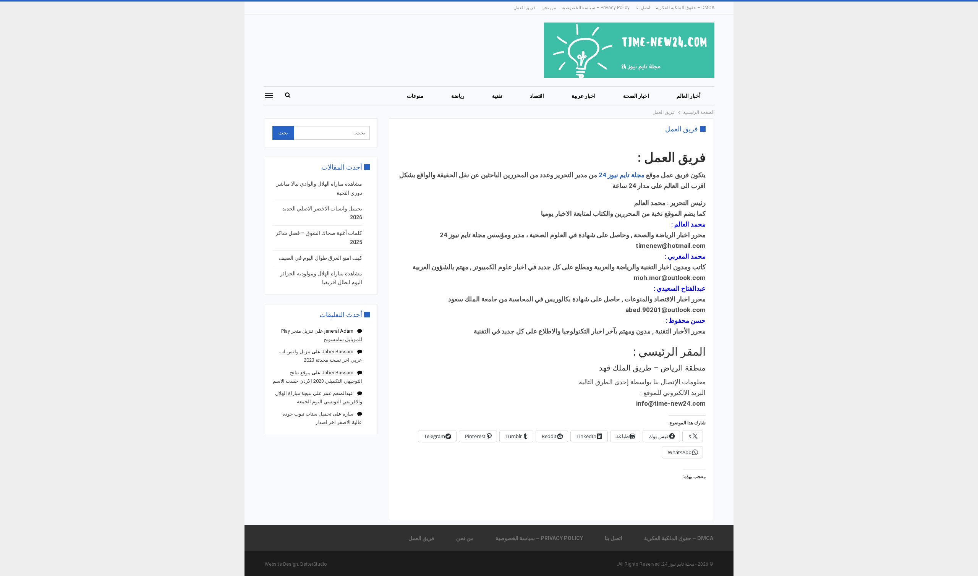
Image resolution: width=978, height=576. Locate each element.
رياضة (458, 96)
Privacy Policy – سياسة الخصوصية (596, 7)
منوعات (415, 96)
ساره (348, 414)
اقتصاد (537, 96)
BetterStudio (313, 564)
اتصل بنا (642, 7)
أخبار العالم (689, 96)
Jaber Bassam (337, 351)
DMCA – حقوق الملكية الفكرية (685, 7)
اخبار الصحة (636, 96)
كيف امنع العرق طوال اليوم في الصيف (320, 258)
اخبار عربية (584, 96)
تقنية (497, 96)
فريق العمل (524, 7)
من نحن (548, 7)
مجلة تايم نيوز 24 (621, 175)
